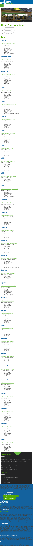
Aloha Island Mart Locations (11, 477)
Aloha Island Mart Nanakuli (7, 369)
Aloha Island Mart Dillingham (8, 133)
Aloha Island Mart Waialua (7, 356)
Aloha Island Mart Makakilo (7, 301)
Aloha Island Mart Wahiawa (7, 341)
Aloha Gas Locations (9, 479)
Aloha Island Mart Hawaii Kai (8, 74)
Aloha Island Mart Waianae (7, 383)
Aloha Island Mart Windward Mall (9, 243)
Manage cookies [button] (7, 494)
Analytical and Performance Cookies (10, 542)
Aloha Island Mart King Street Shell (9, 189)
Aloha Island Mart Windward (8, 230)
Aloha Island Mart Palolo (7, 328)
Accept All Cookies (9, 498)
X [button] (0, 504)
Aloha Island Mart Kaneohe (7, 202)
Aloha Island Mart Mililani (7, 313)
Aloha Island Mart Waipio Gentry (9, 442)
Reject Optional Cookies (11, 496)
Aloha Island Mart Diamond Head (9, 59)
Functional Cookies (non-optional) (9, 535)
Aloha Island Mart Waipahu (7, 426)
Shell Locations (7, 482)
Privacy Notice (10, 492)
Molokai (9, 33)
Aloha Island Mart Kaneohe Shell (9, 258)
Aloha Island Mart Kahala (7, 91)
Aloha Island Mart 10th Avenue (8, 119)
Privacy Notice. (6, 509)
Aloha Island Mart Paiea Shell (8, 43)
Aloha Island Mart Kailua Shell (8, 104)
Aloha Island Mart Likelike (7, 215)
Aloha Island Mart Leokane (7, 411)
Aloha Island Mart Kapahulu (7, 273)
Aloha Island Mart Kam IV (7, 148)
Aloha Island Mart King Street (8, 161)
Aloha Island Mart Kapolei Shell (8, 286)
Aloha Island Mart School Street (8, 176)
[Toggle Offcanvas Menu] (2, 5)
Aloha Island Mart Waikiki (7, 396)
